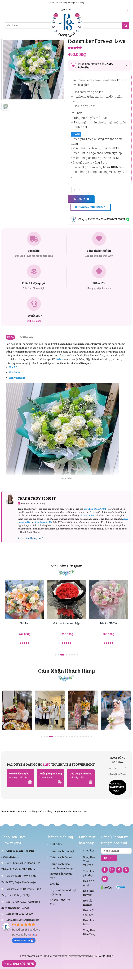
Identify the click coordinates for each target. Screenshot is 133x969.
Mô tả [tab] (10, 337)
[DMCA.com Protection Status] (106, 887)
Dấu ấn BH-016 (108, 623)
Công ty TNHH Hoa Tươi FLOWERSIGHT (101, 219)
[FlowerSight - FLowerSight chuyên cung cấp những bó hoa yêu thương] (66, 22)
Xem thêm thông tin (29, 538)
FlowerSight (103, 956)
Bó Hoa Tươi (16, 811)
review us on (22, 940)
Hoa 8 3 (13, 367)
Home (4, 811)
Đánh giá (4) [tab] (26, 337)
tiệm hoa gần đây (43, 522)
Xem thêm (67, 478)
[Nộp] (125, 25)
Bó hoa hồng (31, 811)
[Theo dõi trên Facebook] (104, 870)
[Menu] (6, 13)
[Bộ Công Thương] (120, 887)
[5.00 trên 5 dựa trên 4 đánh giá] (100, 48)
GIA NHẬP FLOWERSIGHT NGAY (116, 787)
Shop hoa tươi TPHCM (95, 508)
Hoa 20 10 (14, 372)
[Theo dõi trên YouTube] (104, 879)
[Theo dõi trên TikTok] (119, 870)
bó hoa (60, 359)
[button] (55, 654)
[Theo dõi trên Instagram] (112, 870)
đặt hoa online (87, 515)
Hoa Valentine (17, 377)
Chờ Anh (24, 623)
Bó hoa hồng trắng (49, 811)
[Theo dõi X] (126, 870)
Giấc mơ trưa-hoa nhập (66, 623)
